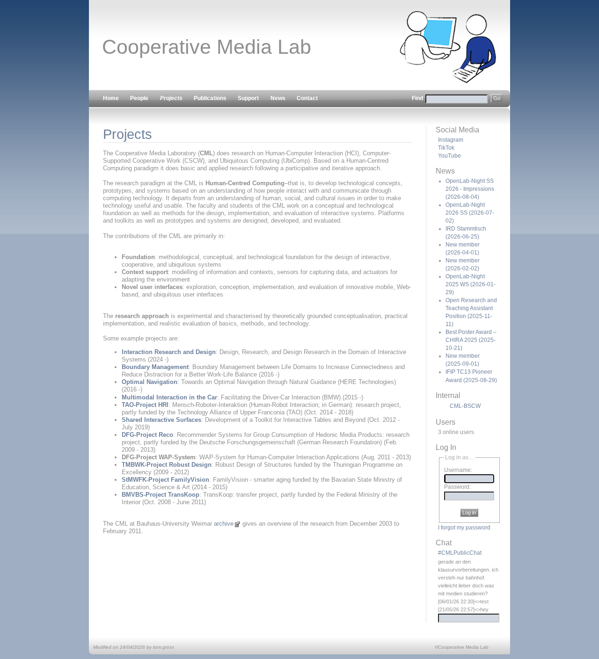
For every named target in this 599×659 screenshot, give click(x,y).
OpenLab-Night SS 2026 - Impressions (470, 189)
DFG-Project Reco (147, 434)
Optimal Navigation (149, 381)
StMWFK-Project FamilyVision (165, 479)
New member (463, 264)
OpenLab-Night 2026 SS (470, 213)
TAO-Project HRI (145, 404)
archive (224, 523)
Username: (458, 470)
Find (418, 98)
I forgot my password (464, 527)
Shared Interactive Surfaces (161, 419)
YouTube (449, 155)
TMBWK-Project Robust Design (167, 464)
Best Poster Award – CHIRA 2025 (471, 340)
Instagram (450, 140)
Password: (457, 487)
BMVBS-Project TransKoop (160, 494)
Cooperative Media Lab (206, 47)
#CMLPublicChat (460, 553)
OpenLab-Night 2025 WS (471, 284)
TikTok (446, 148)
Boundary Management (155, 366)
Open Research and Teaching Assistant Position (471, 312)
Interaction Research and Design (169, 351)
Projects (127, 134)
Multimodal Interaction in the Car (169, 397)
